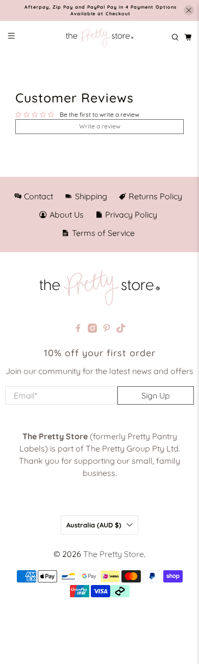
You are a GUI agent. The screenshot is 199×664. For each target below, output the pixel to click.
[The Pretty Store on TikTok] (121, 330)
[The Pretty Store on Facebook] (78, 330)
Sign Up (155, 395)
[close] (189, 10)
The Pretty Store (113, 554)
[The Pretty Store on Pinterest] (106, 330)
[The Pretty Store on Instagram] (92, 330)
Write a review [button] (99, 126)
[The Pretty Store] (99, 37)
